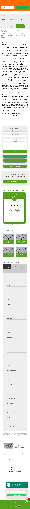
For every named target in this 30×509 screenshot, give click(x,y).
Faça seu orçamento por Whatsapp (23, 7)
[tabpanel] (11, 208)
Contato (4, 26)
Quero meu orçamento (15, 181)
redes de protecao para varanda (15, 30)
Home (3, 19)
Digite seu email (15, 134)
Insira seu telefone (11, 489)
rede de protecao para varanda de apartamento (21, 30)
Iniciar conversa (16, 495)
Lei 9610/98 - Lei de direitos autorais (15, 436)
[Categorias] (11, 26)
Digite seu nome (15, 130)
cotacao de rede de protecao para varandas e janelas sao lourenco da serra (4, 31)
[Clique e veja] (15, 446)
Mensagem (15, 141)
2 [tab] (15, 224)
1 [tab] (13, 224)
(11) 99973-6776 (15, 469)
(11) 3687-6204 (15, 467)
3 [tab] (17, 224)
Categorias (8, 30)
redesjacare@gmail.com (15, 471)
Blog (21, 19)
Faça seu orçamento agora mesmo (7, 7)
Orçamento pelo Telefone (15, 160)
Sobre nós (12, 19)
